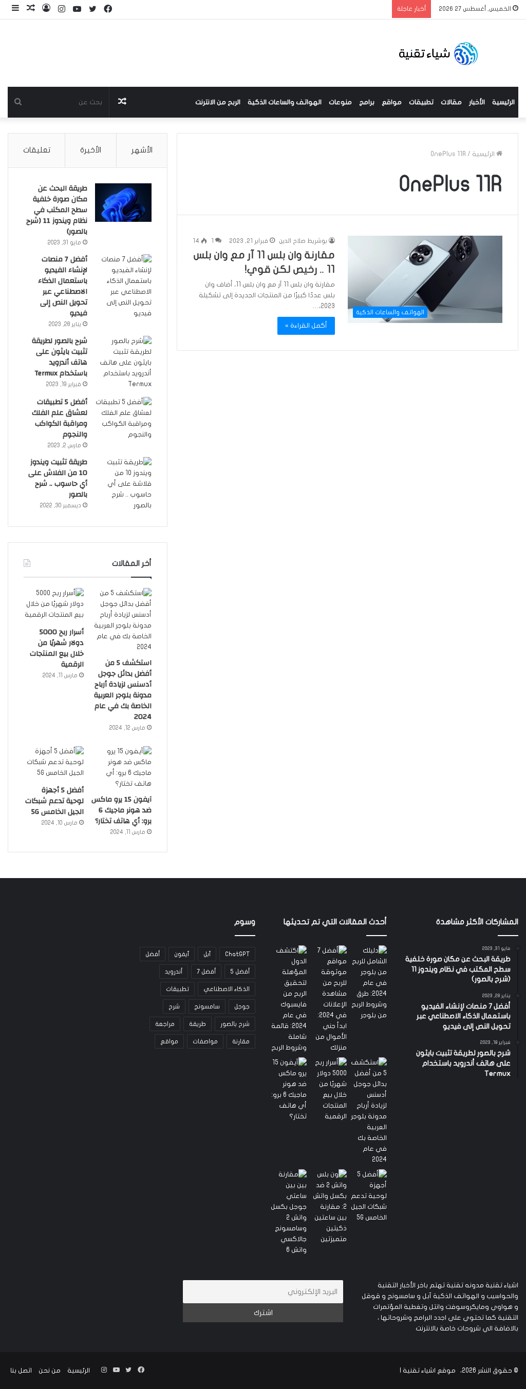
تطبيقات (421, 102)
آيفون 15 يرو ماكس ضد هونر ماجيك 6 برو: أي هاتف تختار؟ (121, 810)
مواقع (392, 102)
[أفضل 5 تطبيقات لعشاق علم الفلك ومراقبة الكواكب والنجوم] (123, 418)
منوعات (340, 102)
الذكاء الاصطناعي (226, 989)
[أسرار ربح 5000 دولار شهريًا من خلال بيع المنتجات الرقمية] (54, 605)
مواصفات (205, 1041)
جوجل (242, 1006)
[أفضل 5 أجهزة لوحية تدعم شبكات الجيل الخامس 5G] (54, 763)
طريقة (197, 1024)
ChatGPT (237, 954)
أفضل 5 (240, 971)
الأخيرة (90, 150)
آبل (207, 954)
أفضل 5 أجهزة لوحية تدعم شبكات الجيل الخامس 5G (54, 801)
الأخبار (477, 102)
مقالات (451, 102)
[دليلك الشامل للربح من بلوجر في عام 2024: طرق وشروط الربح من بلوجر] (369, 983)
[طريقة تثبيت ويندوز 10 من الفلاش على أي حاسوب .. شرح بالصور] (123, 484)
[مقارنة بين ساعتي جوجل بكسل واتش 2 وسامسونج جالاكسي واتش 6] (289, 1212)
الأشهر (142, 150)
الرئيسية (503, 102)
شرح (174, 1006)
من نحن (50, 1370)
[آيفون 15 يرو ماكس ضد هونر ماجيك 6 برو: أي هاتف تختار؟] (121, 767)
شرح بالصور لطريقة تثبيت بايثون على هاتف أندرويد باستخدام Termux (59, 357)
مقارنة (241, 1041)
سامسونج (207, 1006)
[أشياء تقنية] (438, 53)
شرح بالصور (235, 1024)
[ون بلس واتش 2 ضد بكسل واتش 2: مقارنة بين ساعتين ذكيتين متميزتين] (329, 1207)
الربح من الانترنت (217, 102)
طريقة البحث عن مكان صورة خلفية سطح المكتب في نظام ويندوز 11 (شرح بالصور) (56, 210)
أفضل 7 (206, 971)
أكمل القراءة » (306, 325)
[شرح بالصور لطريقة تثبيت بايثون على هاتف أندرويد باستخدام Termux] (123, 363)
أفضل (152, 954)
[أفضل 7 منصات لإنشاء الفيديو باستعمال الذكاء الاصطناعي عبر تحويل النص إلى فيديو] (123, 286)
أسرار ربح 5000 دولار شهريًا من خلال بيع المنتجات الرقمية (57, 648)
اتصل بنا (21, 1370)
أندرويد (173, 971)
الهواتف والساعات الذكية (285, 102)
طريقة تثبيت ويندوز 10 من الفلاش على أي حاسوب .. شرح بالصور (57, 478)
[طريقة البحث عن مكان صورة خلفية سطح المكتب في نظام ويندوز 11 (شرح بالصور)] (123, 202)
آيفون (181, 954)
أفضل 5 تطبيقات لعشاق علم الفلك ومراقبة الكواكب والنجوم (59, 418)
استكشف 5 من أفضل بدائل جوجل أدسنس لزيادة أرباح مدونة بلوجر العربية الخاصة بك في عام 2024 (123, 690)
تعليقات (36, 150)
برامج (366, 102)
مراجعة (165, 1024)
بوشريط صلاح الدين (303, 241)
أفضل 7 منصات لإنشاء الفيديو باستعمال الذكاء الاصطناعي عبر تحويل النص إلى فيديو (62, 286)
